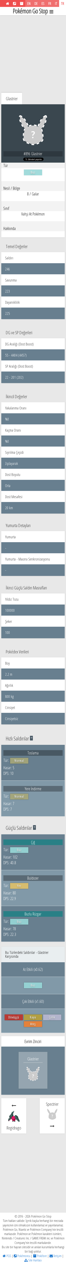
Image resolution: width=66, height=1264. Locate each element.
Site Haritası (35, 1260)
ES (42, 3)
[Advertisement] (33, 53)
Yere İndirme (33, 788)
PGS (8, 1256)
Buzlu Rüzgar (33, 914)
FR (49, 3)
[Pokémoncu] (14, 3)
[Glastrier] (33, 1082)
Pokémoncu (23, 1256)
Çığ (33, 842)
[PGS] (7, 3)
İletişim (57, 1256)
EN (29, 3)
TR (62, 3)
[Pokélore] (21, 3)
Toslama (33, 753)
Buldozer (33, 878)
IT (56, 3)
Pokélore (41, 1256)
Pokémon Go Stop (30, 11)
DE (36, 3)
